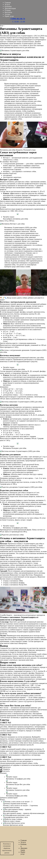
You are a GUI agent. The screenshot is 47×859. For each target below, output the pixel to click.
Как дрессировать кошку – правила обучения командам (23, 813)
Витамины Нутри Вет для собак (18, 784)
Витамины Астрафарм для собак (15, 528)
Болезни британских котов (13, 825)
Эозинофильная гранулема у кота (15, 817)
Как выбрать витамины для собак (15, 219)
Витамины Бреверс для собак (14, 369)
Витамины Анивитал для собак (18, 790)
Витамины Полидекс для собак (14, 448)
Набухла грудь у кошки (11, 821)
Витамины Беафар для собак (16, 796)
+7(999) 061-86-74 (17, 19)
